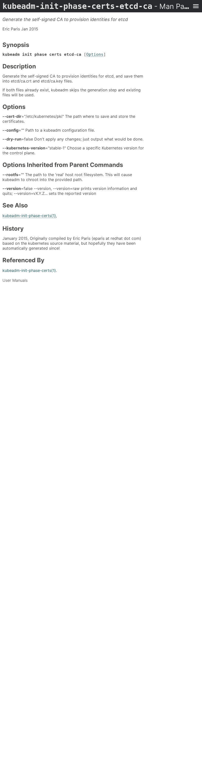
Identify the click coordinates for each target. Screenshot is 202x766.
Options (94, 54)
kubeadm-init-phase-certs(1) (29, 215)
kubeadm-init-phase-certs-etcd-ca (96, 6)
